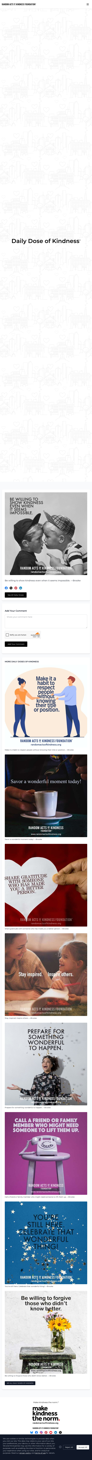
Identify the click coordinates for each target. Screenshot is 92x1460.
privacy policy (25, 1453)
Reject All (69, 1447)
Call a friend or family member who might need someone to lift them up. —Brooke (40, 1197)
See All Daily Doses (16, 595)
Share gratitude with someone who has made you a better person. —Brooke (37, 929)
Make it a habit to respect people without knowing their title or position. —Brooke (39, 750)
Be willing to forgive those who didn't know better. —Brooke (30, 1376)
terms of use (40, 1453)
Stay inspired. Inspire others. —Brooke (21, 1018)
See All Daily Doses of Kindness (20, 1383)
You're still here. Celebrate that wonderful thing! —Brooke (29, 1286)
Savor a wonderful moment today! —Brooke (23, 839)
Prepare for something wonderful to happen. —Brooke (28, 1107)
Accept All (82, 1447)
